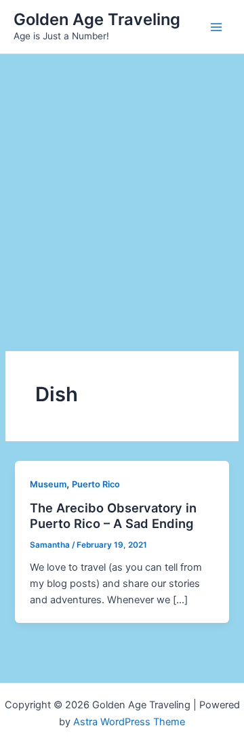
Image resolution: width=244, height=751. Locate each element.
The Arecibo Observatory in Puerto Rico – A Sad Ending (113, 515)
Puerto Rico (96, 484)
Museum (48, 484)
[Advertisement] (122, 183)
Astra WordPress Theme (129, 722)
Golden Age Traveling (97, 19)
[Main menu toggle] (216, 27)
